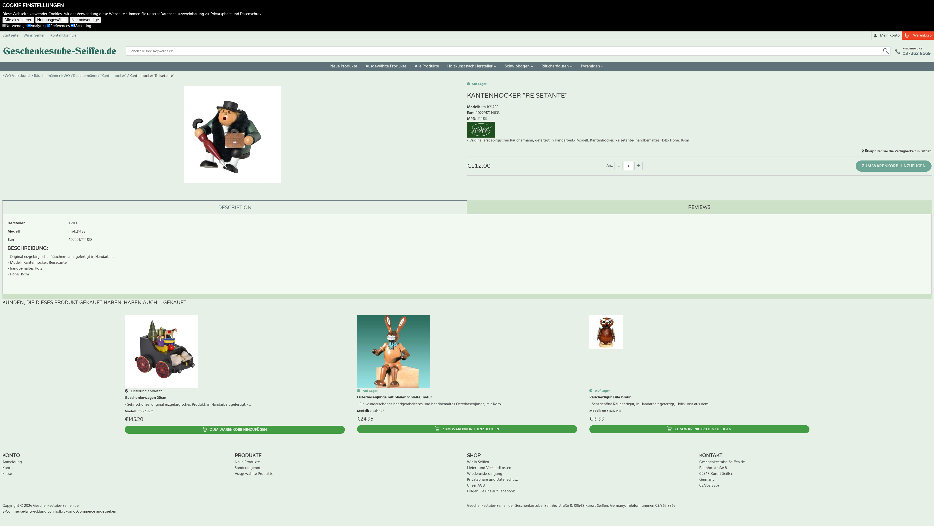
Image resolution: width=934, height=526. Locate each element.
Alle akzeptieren (18, 20)
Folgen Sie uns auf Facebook (491, 491)
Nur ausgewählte (52, 20)
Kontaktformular (64, 35)
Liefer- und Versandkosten (489, 468)
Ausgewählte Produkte (386, 66)
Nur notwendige (85, 20)
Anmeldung (12, 462)
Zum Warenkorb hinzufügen (893, 166)
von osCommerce (81, 511)
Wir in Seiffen (34, 35)
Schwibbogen (517, 66)
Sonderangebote (248, 468)
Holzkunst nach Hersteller (470, 66)
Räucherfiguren (555, 66)
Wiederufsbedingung (484, 474)
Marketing (82, 26)
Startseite (10, 35)
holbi (59, 511)
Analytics (38, 26)
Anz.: (610, 165)
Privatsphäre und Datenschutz (236, 14)
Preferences (60, 26)
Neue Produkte (343, 66)
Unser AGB (476, 485)
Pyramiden (590, 66)
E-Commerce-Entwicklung (24, 511)
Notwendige (16, 26)
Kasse (7, 474)
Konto (7, 468)
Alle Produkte (427, 66)
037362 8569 (709, 485)
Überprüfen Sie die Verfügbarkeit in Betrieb (898, 151)
